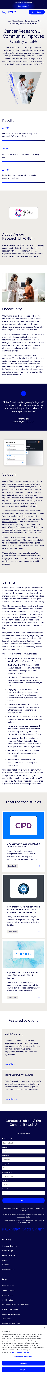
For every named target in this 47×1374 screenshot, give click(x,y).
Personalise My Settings (11, 1324)
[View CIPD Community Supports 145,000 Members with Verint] (23, 841)
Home (10, 21)
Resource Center (8, 1255)
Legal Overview (8, 1286)
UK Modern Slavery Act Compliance (15, 1305)
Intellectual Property (10, 1309)
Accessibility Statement (11, 1314)
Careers (5, 1260)
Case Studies (18, 21)
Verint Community (31, 481)
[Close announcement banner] (43, 4)
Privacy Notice (7, 1295)
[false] (44, 1327)
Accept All (23, 1370)
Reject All (23, 1363)
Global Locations (8, 1269)
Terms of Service (22, 1222)
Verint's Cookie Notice (20, 1352)
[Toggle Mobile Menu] (4, 12)
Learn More (10, 1064)
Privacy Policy (37, 1220)
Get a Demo (36, 12)
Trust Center (7, 1319)
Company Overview (9, 1246)
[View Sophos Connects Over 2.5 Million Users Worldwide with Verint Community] (23, 971)
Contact (5, 1265)
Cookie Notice (7, 1300)
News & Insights (8, 1251)
